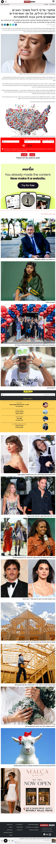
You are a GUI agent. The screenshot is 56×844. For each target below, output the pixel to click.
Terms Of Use (25, 150)
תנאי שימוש (9, 830)
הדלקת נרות (52, 4)
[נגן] (6, 841)
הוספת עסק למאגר (8, 832)
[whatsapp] (10, 25)
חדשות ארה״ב (19, 824)
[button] (3, 141)
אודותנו (10, 827)
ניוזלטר (10, 835)
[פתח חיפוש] (5, 1)
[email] (2, 25)
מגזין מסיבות (19, 827)
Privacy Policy (19, 150)
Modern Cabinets (34, 830)
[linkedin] (5, 25)
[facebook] (16, 25)
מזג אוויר (46, 4)
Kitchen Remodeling (33, 824)
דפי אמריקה (19, 830)
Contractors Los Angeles (32, 827)
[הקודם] (1, 840)
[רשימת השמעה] (12, 840)
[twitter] (8, 25)
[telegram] (13, 25)
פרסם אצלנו (9, 824)
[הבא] (9, 840)
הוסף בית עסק (28, 399)
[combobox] (28, 394)
